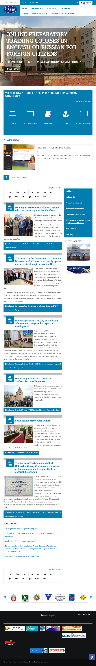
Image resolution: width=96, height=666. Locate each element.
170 (25, 192)
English (88, 3)
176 (10, 197)
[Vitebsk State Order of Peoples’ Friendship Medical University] (12, 9)
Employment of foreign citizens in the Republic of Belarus (79, 221)
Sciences (66, 9)
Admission (52, 9)
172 (38, 192)
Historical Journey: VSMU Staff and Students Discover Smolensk (33, 380)
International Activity (34, 14)
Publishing (70, 191)
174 (51, 192)
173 (45, 192)
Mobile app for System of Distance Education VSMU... (59, 148)
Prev (18, 192)
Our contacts (71, 229)
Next (37, 197)
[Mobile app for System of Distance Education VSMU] (19, 157)
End (44, 197)
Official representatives (75, 209)
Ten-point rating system (75, 214)
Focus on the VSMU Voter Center (32, 420)
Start (10, 192)
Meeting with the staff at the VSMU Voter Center (22, 556)
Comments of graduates (62, 14)
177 (16, 197)
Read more (12, 69)
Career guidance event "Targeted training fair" (21, 529)
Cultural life (70, 197)
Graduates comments (74, 203)
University (36, 9)
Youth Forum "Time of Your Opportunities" (20, 541)
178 (23, 197)
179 (30, 197)
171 (32, 192)
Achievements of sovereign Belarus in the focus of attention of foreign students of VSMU (29, 535)
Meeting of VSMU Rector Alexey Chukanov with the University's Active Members (37, 209)
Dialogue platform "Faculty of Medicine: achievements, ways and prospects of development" (36, 323)
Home (24, 9)
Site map (69, 235)
